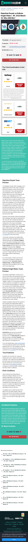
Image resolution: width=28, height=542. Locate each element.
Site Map (21, 524)
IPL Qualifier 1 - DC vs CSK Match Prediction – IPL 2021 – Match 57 (14, 470)
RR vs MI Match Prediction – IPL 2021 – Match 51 (14, 492)
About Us (8, 522)
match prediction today (19, 163)
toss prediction (13, 364)
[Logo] (11, 3)
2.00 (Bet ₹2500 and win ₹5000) (17, 46)
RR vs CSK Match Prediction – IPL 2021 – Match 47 (13, 503)
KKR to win (14, 43)
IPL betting (5, 234)
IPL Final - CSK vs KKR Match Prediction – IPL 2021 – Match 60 (14, 454)
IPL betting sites (7, 167)
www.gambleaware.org (16, 97)
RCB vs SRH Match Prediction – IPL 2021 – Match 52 (13, 487)
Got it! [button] (14, 539)
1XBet (8, 132)
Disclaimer (13, 522)
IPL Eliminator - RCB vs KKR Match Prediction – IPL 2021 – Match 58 (14, 465)
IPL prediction (12, 349)
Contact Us (15, 524)
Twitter (14, 526)
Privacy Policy (8, 524)
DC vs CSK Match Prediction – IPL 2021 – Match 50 (13, 498)
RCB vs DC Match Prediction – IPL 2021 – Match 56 (13, 476)
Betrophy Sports (8, 114)
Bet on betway (14, 60)
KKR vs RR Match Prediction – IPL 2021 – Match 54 (13, 481)
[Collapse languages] (23, 513)
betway (8, 86)
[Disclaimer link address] (19, 519)
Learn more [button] (20, 536)
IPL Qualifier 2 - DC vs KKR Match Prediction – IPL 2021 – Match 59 (14, 460)
